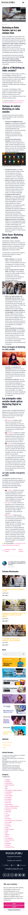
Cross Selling (8, 795)
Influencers (8, 810)
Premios (7, 824)
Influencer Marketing (11, 808)
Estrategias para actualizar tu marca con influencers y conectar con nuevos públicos (14, 614)
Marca (7, 817)
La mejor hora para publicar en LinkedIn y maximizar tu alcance (17, 563)
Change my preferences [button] (14, 909)
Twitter (9, 456)
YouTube (9, 443)
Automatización (9, 785)
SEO (6, 833)
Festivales (8, 802)
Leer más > (5, 595)
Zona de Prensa (9, 847)
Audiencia (8, 781)
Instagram (10, 432)
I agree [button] (14, 903)
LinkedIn (7, 815)
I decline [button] (14, 906)
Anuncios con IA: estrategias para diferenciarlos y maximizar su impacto (13, 769)
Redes (7, 827)
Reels (6, 831)
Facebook (10, 420)
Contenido (8, 794)
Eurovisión (8, 801)
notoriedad (8, 822)
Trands (7, 841)
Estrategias (8, 799)
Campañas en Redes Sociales (10, 550)
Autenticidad (8, 783)
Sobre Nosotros (9, 840)
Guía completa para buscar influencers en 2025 (13, 590)
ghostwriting (8, 804)
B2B (6, 786)
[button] (23, 2)
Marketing (8, 818)
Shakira (7, 834)
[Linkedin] (16, 875)
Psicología (8, 825)
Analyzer (7, 779)
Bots (6, 788)
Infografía (8, 811)
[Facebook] (19, 875)
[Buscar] (23, 654)
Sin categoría (9, 838)
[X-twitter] (12, 875)
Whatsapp (8, 843)
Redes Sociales (21, 550)
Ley (6, 813)
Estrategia (8, 797)
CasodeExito (8, 792)
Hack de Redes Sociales (12, 806)
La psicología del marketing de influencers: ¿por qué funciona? (11, 639)
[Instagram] (4, 875)
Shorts (7, 836)
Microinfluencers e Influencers (13, 820)
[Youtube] (23, 875)
